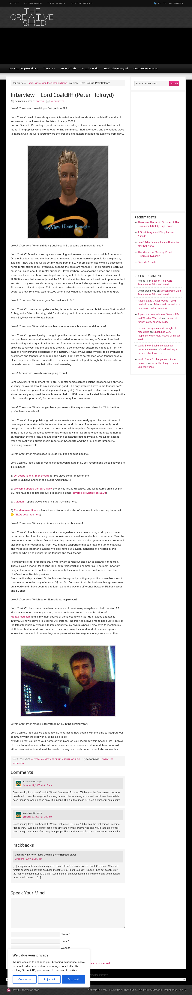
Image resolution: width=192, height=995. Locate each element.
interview (18, 763)
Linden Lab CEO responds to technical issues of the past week (159, 335)
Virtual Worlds (89, 68)
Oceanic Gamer (33, 3)
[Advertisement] (145, 37)
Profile (56, 759)
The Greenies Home (26, 510)
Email (64, 941)
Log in (182, 990)
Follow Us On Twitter (170, 3)
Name (64, 934)
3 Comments (57, 101)
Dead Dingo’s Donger (146, 68)
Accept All (73, 979)
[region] (49, 968)
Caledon (19, 501)
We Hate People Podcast (23, 68)
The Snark (49, 68)
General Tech (68, 68)
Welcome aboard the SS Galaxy (33, 488)
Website (65, 947)
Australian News (41, 759)
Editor (40, 101)
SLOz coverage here (28, 514)
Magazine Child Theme (121, 990)
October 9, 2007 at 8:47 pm (28, 859)
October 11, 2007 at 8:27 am (37, 785)
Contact (14, 3)
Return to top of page (26, 990)
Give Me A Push (146, 262)
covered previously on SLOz (89, 492)
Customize (24, 979)
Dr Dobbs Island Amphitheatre (32, 475)
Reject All (49, 979)
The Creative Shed (52, 17)
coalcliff (107, 759)
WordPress (170, 990)
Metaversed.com (21, 616)
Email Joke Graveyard (116, 68)
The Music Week (56, 3)
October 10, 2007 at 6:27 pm (37, 817)
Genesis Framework (150, 990)
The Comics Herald (81, 3)
